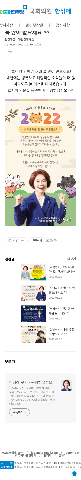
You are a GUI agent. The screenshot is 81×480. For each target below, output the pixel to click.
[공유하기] (17, 240)
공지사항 (63, 25)
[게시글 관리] (23, 240)
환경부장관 (34, 25)
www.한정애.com (12, 453)
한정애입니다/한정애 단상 (19, 39)
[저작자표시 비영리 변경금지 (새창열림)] (51, 240)
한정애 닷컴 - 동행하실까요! (35, 9)
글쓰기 (62, 455)
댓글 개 (10, 361)
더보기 (71, 258)
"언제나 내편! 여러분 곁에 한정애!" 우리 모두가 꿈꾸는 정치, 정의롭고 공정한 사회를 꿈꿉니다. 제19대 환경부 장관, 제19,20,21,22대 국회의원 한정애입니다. (32, 396)
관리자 (47, 455)
